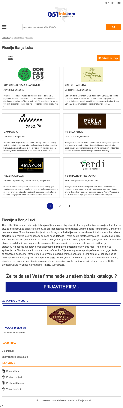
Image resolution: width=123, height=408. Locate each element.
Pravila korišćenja (76, 400)
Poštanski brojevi (15, 383)
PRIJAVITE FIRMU (61, 286)
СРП (113, 3)
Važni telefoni (13, 389)
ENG (119, 3)
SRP (107, 3)
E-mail (88, 400)
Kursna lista (12, 371)
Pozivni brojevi (14, 377)
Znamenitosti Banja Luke (15, 356)
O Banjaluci (8, 350)
